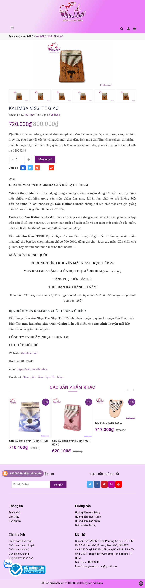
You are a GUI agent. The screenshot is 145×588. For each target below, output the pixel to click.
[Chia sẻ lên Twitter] (30, 167)
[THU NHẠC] (72, 12)
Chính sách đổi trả (19, 549)
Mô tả (12, 179)
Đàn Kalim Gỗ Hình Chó (108, 423)
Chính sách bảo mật (20, 541)
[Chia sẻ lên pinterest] (37, 167)
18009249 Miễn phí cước (26, 473)
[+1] (51, 167)
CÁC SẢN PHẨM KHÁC (72, 387)
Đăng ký (58, 484)
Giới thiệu (14, 516)
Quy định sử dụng (19, 553)
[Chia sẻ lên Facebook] (23, 167)
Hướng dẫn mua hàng (87, 512)
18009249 (93, 562)
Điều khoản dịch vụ (86, 525)
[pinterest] (104, 484)
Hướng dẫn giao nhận (87, 521)
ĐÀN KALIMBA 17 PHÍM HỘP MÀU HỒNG (71, 443)
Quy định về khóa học (21, 558)
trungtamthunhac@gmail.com (100, 566)
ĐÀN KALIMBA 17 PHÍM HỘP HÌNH (28, 441)
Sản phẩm (15, 521)
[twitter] (90, 484)
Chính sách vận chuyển (22, 545)
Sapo (100, 583)
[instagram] (111, 484)
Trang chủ (14, 512)
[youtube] (118, 484)
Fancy (44, 167)
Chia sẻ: (14, 167)
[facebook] (97, 484)
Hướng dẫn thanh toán (88, 516)
